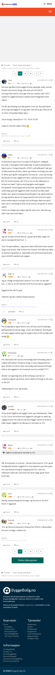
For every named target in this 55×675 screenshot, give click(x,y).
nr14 (10, 494)
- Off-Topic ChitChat (11, 636)
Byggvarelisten (33, 636)
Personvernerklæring (11, 661)
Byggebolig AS (18, 670)
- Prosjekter (7, 627)
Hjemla (30, 627)
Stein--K (11, 274)
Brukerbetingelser (9, 656)
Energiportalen (33, 638)
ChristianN (12, 320)
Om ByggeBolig (9, 649)
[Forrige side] (36, 73)
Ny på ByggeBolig (9, 654)
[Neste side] (41, 73)
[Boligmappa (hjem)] (9, 4)
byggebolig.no (29, 605)
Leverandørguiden (34, 634)
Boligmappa (32, 624)
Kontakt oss (7, 652)
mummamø (12, 353)
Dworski (11, 520)
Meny (49, 4)
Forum (5, 624)
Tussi (10, 80)
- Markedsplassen (10, 631)
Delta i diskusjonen (27, 560)
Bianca (10, 230)
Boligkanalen (32, 629)
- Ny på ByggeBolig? (10, 634)
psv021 (11, 406)
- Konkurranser (9, 629)
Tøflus (10, 155)
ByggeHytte (32, 631)
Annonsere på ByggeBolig (12, 659)
